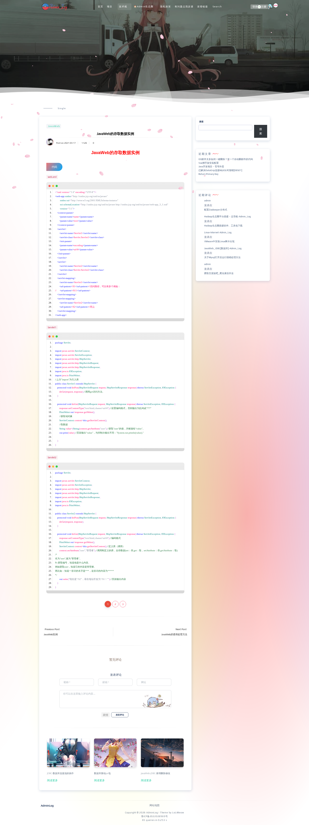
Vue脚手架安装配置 (208, 163)
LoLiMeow (178, 812)
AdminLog (152, 812)
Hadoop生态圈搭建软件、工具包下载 (223, 225)
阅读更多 (52, 780)
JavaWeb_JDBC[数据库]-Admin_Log (222, 248)
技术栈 (123, 6)
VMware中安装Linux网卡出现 (219, 241)
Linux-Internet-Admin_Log (217, 232)
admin (207, 200)
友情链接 (202, 6)
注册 (263, 6)
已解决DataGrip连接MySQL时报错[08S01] (220, 170)
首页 (100, 6)
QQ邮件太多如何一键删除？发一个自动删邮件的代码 (225, 159)
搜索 (201, 121)
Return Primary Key (208, 174)
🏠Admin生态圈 (143, 6)
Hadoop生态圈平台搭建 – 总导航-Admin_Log (227, 216)
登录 (255, 6)
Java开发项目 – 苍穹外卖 (211, 166)
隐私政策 (165, 6)
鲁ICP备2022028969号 (154, 816)
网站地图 (154, 805)
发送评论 (120, 715)
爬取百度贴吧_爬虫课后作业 (219, 273)
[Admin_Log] (54, 6)
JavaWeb (54, 126)
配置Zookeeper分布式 (215, 209)
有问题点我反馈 (184, 6)
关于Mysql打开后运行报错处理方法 (222, 257)
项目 (109, 6)
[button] (105, 714)
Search (217, 6)
